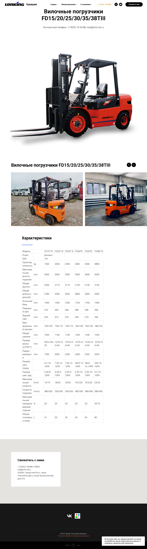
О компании (85, 4)
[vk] (69, 516)
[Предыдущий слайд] (129, 165)
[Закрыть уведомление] (143, 538)
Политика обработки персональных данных (73, 536)
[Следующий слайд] (134, 165)
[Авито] (77, 516)
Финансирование (68, 4)
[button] (134, 4)
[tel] (116, 4)
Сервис (53, 4)
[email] (120, 4)
